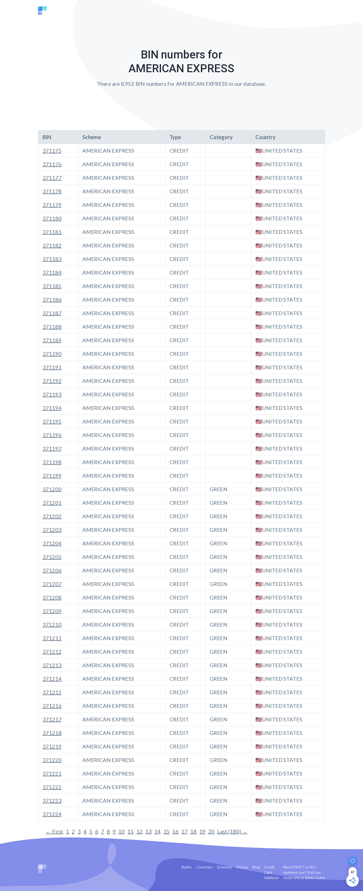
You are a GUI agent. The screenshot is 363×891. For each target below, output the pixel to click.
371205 (52, 557)
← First (54, 831)
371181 (52, 232)
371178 (52, 191)
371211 (52, 638)
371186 (52, 299)
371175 (52, 150)
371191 (52, 367)
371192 (52, 381)
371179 (52, 205)
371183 (52, 259)
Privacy (242, 867)
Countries (204, 867)
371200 (52, 489)
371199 (52, 475)
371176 (52, 164)
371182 (52, 245)
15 (166, 831)
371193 (52, 394)
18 (193, 831)
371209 (52, 611)
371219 (52, 746)
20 (211, 831)
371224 (52, 814)
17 (184, 831)
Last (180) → (232, 831)
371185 (52, 286)
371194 (52, 408)
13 (148, 831)
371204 (52, 543)
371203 (52, 529)
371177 (52, 177)
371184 (52, 272)
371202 (52, 516)
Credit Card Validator (271, 872)
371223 (52, 800)
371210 (52, 624)
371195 (52, 421)
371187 (52, 313)
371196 (52, 435)
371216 (52, 705)
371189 (52, 340)
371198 (52, 462)
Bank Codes (315, 877)
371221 (52, 773)
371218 (52, 733)
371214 (52, 678)
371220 (52, 760)
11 (130, 831)
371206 (52, 570)
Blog (256, 867)
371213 (52, 665)
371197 (52, 448)
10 (121, 831)
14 (157, 831)
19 (202, 831)
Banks (187, 867)
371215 (52, 692)
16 (175, 831)
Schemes (224, 867)
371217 (52, 719)
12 (139, 831)
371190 (52, 353)
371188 (52, 326)
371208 (52, 597)
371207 (52, 584)
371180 (52, 218)
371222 (52, 787)
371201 (52, 502)
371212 (52, 651)
